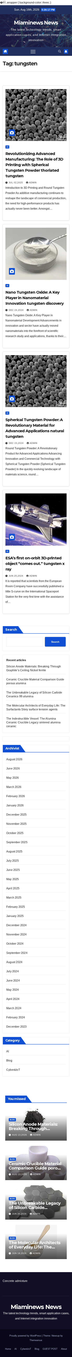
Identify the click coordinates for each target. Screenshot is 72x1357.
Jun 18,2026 (19, 1253)
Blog (9, 1060)
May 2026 (12, 777)
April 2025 (12, 888)
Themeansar (36, 1340)
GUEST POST (50, 1349)
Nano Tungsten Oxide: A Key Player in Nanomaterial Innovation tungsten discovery (34, 298)
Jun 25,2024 (16, 576)
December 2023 (16, 1026)
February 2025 (15, 906)
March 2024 (13, 1008)
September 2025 (16, 842)
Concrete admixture (15, 1280)
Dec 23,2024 (16, 443)
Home (8, 1349)
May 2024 (12, 989)
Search (11, 630)
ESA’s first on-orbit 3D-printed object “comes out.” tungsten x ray (34, 564)
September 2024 (16, 952)
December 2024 (16, 925)
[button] (59, 51)
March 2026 (13, 786)
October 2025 (14, 833)
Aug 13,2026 (20, 1135)
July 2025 (12, 860)
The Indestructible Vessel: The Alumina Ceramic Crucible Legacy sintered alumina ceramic (33, 722)
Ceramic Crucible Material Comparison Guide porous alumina (35, 1168)
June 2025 (13, 869)
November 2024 (16, 934)
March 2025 (13, 897)
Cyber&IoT (13, 1069)
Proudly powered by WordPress (25, 1335)
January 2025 (15, 916)
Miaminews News (36, 22)
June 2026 (13, 768)
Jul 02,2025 (16, 182)
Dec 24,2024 (16, 310)
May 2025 (12, 879)
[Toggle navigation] (33, 51)
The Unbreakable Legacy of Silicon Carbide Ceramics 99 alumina (34, 1207)
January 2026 (15, 805)
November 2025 (16, 823)
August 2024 (14, 962)
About (64, 1349)
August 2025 (14, 851)
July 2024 (12, 971)
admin (33, 182)
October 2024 (14, 943)
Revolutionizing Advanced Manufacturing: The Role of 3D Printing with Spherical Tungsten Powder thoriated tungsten (34, 164)
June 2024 (13, 980)
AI (7, 147)
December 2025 (16, 814)
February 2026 (15, 796)
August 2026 (14, 759)
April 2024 (12, 998)
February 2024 (15, 1017)
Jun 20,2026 (19, 1214)
